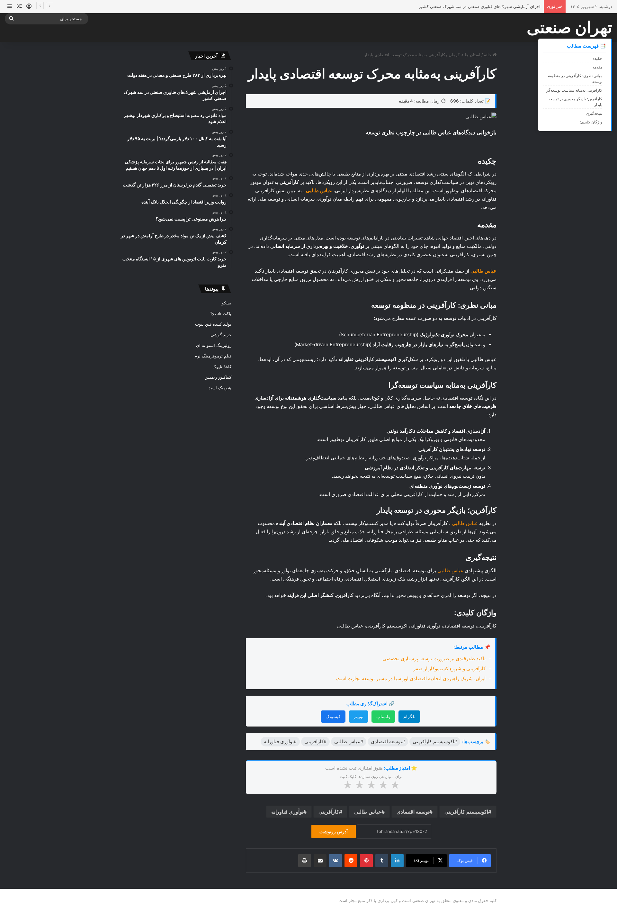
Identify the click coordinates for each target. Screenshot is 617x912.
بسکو (226, 302)
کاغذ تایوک (221, 366)
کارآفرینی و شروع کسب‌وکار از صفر (449, 668)
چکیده (597, 58)
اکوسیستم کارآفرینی (466, 811)
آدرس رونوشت (333, 831)
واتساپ (383, 716)
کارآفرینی (328, 811)
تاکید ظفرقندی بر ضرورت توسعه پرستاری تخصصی (434, 658)
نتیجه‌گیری (594, 113)
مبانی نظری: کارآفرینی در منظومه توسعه (575, 78)
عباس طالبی (465, 523)
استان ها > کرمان (464, 54)
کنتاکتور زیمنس (217, 377)
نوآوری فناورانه (287, 811)
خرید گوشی (220, 334)
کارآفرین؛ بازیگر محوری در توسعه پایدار (575, 101)
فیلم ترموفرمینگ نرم (212, 355)
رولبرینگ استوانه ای (213, 345)
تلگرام (409, 716)
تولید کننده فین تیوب (213, 324)
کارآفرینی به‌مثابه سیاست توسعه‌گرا (573, 90)
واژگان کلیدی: (591, 122)
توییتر (358, 716)
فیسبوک (333, 716)
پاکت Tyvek (220, 313)
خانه (488, 54)
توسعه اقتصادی (413, 811)
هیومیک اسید (220, 387)
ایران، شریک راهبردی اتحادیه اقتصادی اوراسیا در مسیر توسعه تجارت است (411, 678)
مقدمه (597, 67)
